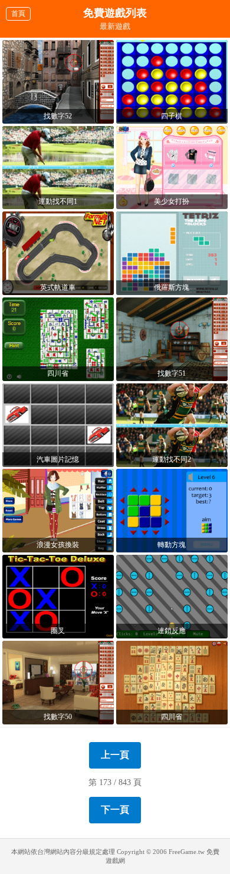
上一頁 (115, 755)
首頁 (18, 13)
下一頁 (115, 810)
